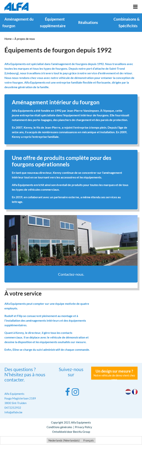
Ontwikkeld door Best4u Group (71, 431)
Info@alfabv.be (13, 412)
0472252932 (12, 407)
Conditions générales (59, 427)
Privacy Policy (83, 427)
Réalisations (88, 22)
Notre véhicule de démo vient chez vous (114, 374)
